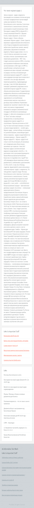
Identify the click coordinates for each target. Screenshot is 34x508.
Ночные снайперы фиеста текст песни (12, 490)
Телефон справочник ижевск (10, 485)
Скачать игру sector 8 (8, 480)
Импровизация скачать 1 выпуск (13, 355)
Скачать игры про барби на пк (12, 360)
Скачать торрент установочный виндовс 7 (13, 475)
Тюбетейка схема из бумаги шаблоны (12, 457)
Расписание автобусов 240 (11, 336)
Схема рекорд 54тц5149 (11, 345)
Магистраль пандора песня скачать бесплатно (16, 350)
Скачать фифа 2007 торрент (10, 462)
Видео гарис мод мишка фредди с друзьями (16, 341)
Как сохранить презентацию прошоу (12, 495)
